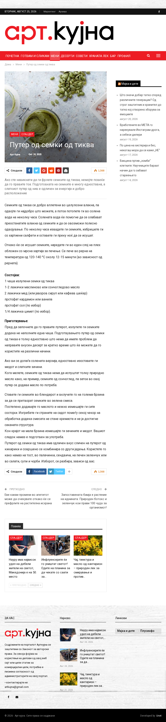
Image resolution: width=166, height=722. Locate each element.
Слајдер (27, 134)
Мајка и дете (129, 83)
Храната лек (99, 56)
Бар (113, 56)
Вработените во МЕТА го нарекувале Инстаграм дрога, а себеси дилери (140, 129)
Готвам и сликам (35, 56)
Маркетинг (50, 11)
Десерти (67, 56)
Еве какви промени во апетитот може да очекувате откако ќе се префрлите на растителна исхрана (28, 499)
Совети (81, 56)
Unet (159, 715)
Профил (123, 56)
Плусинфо (147, 630)
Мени (55, 56)
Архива (63, 11)
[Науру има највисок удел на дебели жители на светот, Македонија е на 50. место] (23, 545)
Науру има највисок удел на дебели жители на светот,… (93, 634)
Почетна (12, 56)
